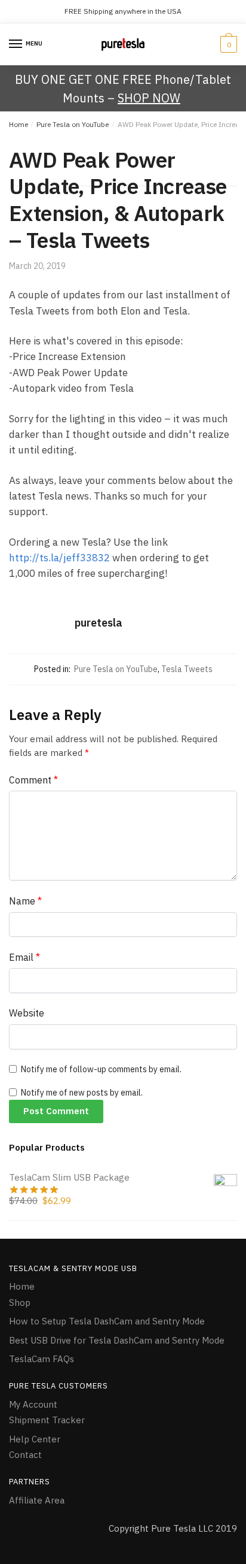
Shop (19, 1302)
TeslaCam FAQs (41, 1359)
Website (26, 1013)
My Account (33, 1404)
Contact (25, 1454)
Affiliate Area (36, 1500)
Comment (33, 780)
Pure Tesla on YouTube (72, 124)
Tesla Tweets (187, 669)
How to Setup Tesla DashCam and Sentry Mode (107, 1321)
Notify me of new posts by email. (82, 1092)
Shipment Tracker (47, 1420)
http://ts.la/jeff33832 (59, 557)
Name (25, 901)
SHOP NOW (149, 98)
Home (18, 124)
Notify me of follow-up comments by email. (101, 1069)
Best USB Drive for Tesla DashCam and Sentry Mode (117, 1340)
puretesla (98, 623)
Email (24, 957)
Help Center (34, 1439)
